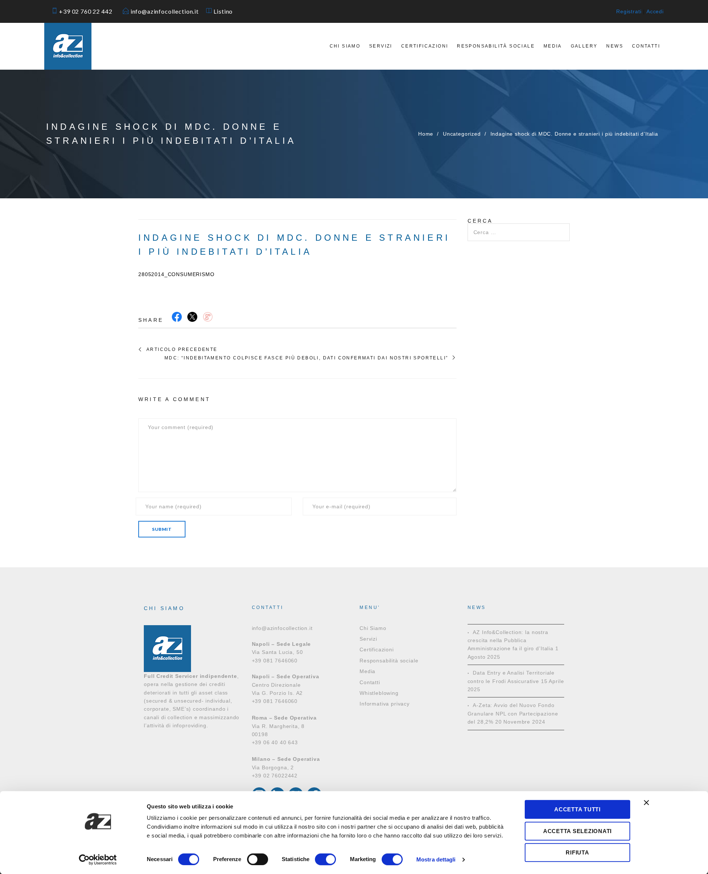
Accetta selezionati (577, 831)
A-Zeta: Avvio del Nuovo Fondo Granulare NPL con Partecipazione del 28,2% (513, 713)
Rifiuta (577, 852)
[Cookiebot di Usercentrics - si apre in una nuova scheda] (98, 859)
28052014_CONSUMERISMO (176, 274)
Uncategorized (462, 134)
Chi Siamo (345, 46)
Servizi (380, 46)
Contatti (646, 46)
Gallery (584, 46)
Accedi (655, 11)
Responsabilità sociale (496, 46)
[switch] (257, 859)
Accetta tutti (577, 809)
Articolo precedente (182, 349)
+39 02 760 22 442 (89, 11)
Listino (223, 11)
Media (553, 46)
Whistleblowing (379, 693)
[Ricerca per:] (519, 227)
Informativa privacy (385, 704)
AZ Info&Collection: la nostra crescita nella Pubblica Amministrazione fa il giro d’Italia (510, 640)
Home (425, 134)
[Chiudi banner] (646, 802)
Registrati (628, 11)
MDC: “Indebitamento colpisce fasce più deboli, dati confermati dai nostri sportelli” (306, 358)
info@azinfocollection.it (168, 11)
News (614, 46)
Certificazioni (424, 46)
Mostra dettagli (436, 859)
